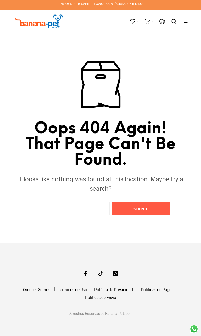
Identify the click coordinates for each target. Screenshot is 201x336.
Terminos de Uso (72, 289)
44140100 (136, 3)
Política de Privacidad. (114, 289)
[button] (134, 21)
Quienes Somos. (37, 289)
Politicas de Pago (156, 289)
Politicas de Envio (100, 297)
